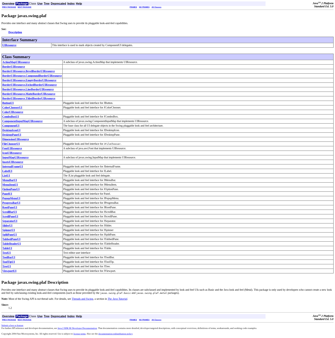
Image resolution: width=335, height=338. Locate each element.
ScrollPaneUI (10, 216)
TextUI (6, 252)
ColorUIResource (12, 112)
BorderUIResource (13, 66)
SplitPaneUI (9, 234)
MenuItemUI (10, 184)
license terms (79, 333)
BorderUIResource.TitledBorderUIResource (28, 98)
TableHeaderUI (11, 243)
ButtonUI (8, 102)
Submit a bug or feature (12, 325)
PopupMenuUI (11, 198)
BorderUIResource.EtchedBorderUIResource (29, 84)
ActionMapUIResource (16, 62)
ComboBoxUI (10, 116)
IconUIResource (12, 152)
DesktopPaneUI (11, 134)
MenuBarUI (9, 180)
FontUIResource (12, 148)
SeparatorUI (9, 220)
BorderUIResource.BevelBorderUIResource (28, 71)
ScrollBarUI (9, 211)
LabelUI (7, 171)
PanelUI (7, 193)
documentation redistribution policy (115, 333)
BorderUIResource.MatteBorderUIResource (28, 93)
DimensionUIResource (15, 139)
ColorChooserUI (12, 107)
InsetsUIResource (12, 161)
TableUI (7, 248)
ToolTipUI (8, 261)
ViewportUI (9, 270)
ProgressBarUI (11, 202)
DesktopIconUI (11, 130)
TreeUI (6, 266)
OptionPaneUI (11, 189)
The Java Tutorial (117, 298)
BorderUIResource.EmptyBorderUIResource (29, 80)
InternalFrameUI (12, 166)
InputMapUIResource (15, 157)
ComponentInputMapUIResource (22, 121)
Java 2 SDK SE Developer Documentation (77, 328)
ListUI (6, 175)
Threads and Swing (82, 298)
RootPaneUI (9, 207)
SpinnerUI (8, 230)
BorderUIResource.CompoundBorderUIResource (32, 75)
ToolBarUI (8, 257)
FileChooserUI (11, 143)
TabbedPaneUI (11, 239)
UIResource (9, 45)
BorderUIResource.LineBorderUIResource (28, 89)
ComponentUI (10, 125)
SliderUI (7, 225)
